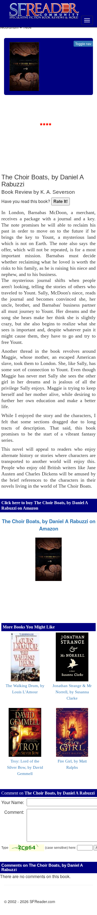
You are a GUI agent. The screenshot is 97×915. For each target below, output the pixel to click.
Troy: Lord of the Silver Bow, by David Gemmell (25, 767)
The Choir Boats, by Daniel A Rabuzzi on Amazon (48, 524)
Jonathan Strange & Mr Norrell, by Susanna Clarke (72, 692)
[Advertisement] (55, 138)
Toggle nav (83, 43)
